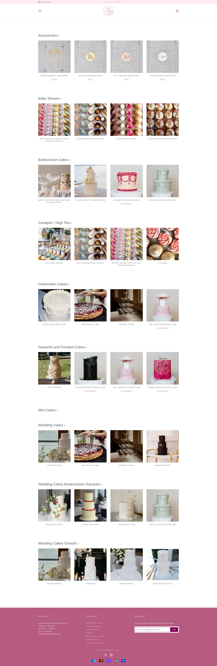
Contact (90, 633)
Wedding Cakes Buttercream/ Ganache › (70, 484)
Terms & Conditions (95, 643)
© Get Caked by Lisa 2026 (108, 650)
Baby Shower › (50, 98)
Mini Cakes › (48, 410)
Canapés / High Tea (94, 626)
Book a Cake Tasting (95, 636)
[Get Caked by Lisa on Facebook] (105, 655)
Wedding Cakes (92, 629)
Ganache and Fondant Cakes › (62, 347)
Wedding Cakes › (51, 425)
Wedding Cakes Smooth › (58, 543)
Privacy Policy (92, 639)
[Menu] (39, 10)
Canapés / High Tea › (55, 223)
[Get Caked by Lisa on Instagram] (111, 655)
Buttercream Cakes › (54, 160)
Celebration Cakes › (54, 284)
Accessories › (48, 35)
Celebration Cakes (94, 623)
